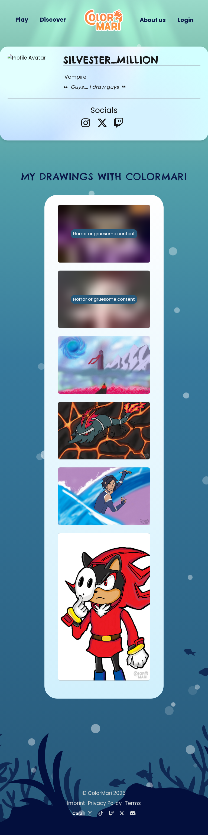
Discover (53, 20)
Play (21, 20)
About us (153, 20)
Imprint (76, 803)
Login (186, 20)
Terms (133, 803)
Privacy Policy (105, 803)
